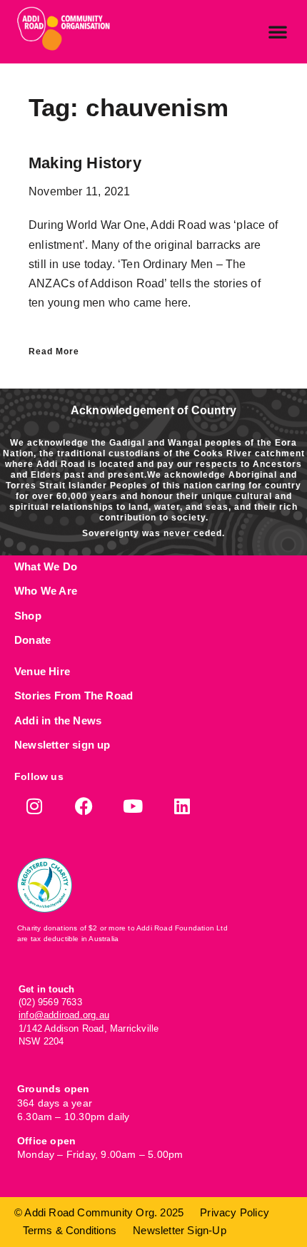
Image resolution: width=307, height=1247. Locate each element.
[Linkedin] (182, 806)
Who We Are (45, 591)
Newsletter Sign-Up (179, 1230)
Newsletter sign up (62, 745)
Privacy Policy (234, 1212)
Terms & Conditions (70, 1230)
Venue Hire (42, 671)
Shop (27, 616)
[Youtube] (133, 806)
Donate (32, 640)
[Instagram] (35, 806)
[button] (278, 31)
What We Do (45, 566)
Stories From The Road (73, 695)
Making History (85, 163)
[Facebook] (84, 806)
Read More (54, 351)
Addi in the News (57, 720)
